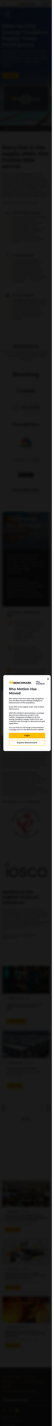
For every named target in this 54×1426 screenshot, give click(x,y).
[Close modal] (48, 679)
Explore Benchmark (27, 742)
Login (27, 735)
